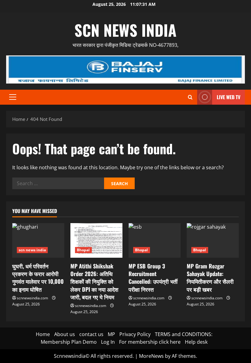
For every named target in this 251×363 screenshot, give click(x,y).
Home (43, 334)
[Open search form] (190, 97)
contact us (91, 334)
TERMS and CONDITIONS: (183, 334)
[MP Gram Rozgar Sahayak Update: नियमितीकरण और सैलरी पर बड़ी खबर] (213, 240)
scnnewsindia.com (32, 298)
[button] (12, 97)
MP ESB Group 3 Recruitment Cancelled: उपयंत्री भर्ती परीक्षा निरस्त (153, 277)
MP (111, 334)
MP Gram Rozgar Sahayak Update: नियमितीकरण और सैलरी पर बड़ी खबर (210, 277)
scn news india (125, 29)
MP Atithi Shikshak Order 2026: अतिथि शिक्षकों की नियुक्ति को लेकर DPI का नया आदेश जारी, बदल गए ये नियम (94, 281)
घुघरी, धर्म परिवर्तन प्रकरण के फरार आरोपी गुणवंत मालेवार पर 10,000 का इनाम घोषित (38, 277)
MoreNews (151, 356)
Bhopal (83, 250)
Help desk (196, 342)
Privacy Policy (135, 334)
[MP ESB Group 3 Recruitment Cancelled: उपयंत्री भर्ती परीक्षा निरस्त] (155, 240)
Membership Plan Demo (69, 342)
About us (64, 334)
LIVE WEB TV (228, 97)
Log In (108, 342)
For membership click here (150, 342)
